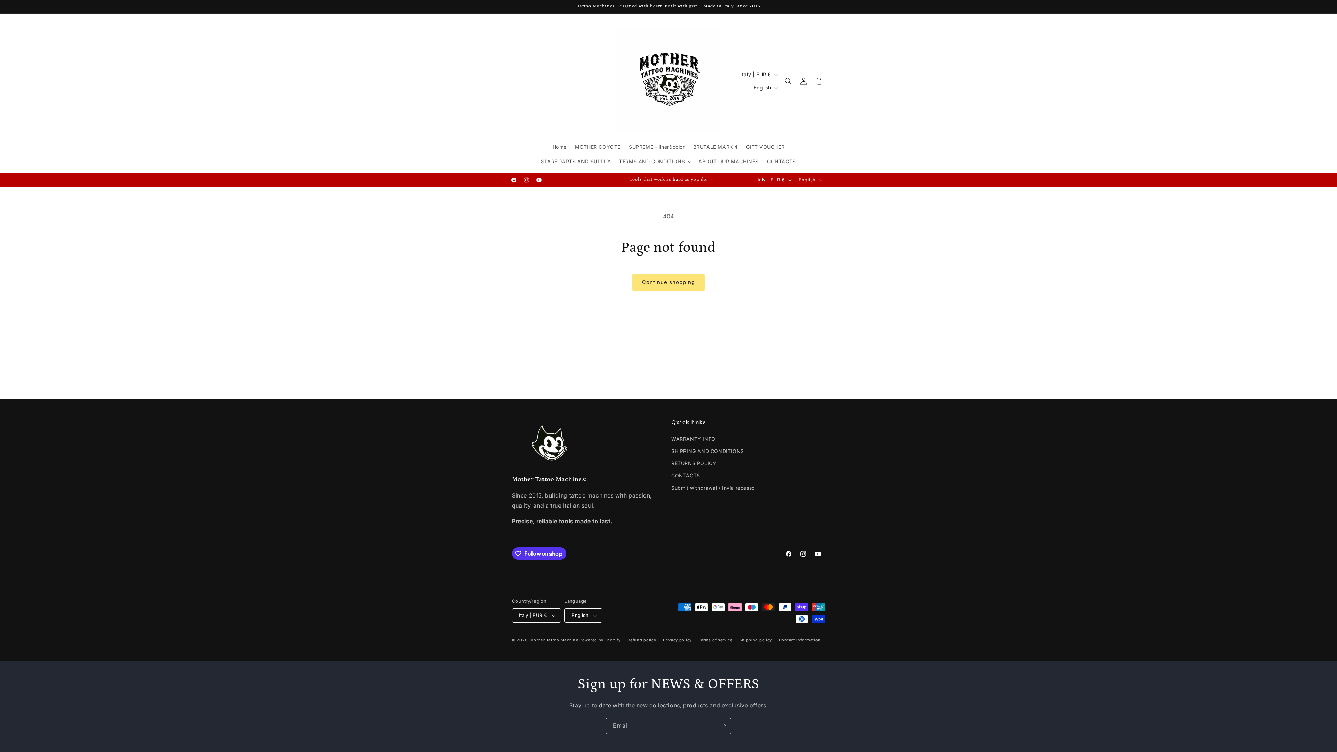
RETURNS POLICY (693, 463)
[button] (654, 161)
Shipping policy (756, 639)
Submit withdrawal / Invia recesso (713, 488)
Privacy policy (677, 639)
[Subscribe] (723, 726)
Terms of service (716, 639)
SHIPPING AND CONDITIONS (707, 451)
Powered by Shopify (600, 639)
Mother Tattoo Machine (554, 639)
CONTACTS (685, 475)
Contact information (800, 639)
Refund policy (641, 639)
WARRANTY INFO (693, 439)
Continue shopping (668, 282)
